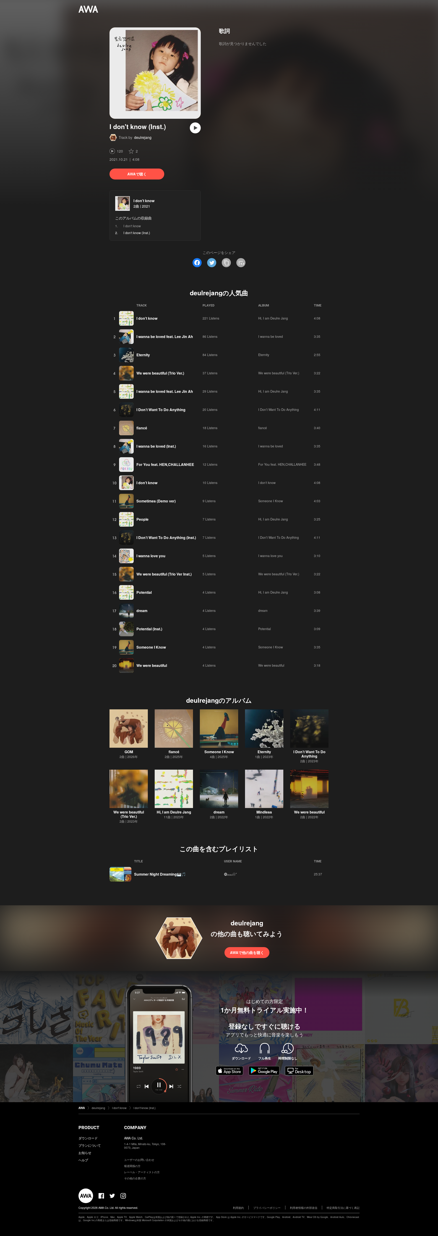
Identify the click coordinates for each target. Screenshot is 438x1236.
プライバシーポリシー (267, 1208)
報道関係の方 (132, 1166)
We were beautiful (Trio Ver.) (160, 373)
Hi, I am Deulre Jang (273, 318)
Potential (144, 592)
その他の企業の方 (135, 1178)
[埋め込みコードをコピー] (240, 262)
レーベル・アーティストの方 (142, 1172)
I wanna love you (150, 555)
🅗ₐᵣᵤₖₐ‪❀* (230, 874)
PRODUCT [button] (88, 1127)
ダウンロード (88, 1138)
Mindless (264, 812)
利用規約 (238, 1208)
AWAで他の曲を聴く (247, 952)
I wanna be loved (270, 336)
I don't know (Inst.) (144, 1108)
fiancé (141, 427)
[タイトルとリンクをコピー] (226, 262)
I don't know (143, 200)
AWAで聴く (137, 174)
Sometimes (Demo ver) (156, 501)
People (142, 519)
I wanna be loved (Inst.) (156, 446)
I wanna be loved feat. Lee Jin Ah (164, 336)
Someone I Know (270, 501)
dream (141, 610)
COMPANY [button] (135, 1127)
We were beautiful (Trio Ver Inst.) (164, 574)
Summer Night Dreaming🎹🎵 (160, 874)
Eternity (143, 354)
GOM (129, 751)
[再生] (195, 127)
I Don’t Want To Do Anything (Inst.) (166, 537)
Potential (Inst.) (149, 628)
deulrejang (142, 137)
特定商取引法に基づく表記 (343, 1208)
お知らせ (84, 1152)
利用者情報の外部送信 (303, 1208)
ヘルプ (83, 1160)
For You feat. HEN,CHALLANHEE (165, 464)
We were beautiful (151, 665)
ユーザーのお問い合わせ (139, 1160)
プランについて (89, 1145)
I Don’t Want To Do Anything (160, 409)
